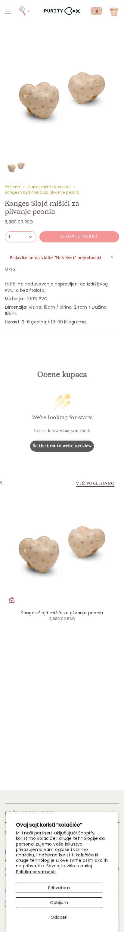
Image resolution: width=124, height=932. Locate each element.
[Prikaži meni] (8, 11)
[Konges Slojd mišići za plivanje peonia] (62, 549)
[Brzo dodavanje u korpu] (11, 599)
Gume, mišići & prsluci (49, 186)
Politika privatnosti (36, 872)
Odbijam (59, 902)
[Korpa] (114, 11)
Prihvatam (59, 888)
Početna (12, 186)
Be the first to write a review (62, 445)
